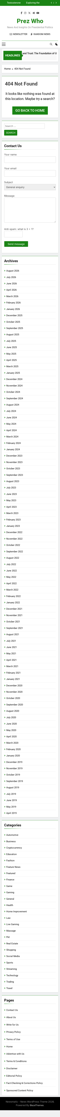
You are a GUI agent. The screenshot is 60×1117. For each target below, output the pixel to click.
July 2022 (11, 564)
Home (9, 1046)
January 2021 (13, 679)
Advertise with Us (15, 1053)
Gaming (10, 892)
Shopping (11, 949)
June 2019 (11, 800)
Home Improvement (16, 911)
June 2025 (11, 347)
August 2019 (12, 787)
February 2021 (13, 672)
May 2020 (11, 730)
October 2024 (13, 392)
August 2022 (12, 557)
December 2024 (14, 379)
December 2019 (14, 762)
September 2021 (14, 628)
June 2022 (11, 570)
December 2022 (14, 532)
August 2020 (12, 711)
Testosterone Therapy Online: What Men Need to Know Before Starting (12, 3)
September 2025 (14, 328)
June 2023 (11, 494)
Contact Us (12, 1010)
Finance (10, 879)
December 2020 (14, 685)
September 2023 (14, 475)
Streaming (11, 969)
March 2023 (12, 513)
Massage (11, 930)
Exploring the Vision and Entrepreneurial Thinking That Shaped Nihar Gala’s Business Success (31, 3)
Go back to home (30, 110)
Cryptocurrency (14, 847)
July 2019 (11, 794)
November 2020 (14, 692)
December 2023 (14, 455)
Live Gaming (12, 924)
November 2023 (14, 462)
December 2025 (14, 315)
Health (9, 905)
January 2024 (13, 449)
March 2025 (12, 366)
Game (9, 886)
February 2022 (13, 596)
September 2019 (14, 781)
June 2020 (11, 723)
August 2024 (12, 404)
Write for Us (12, 1024)
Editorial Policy (14, 1075)
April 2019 (11, 813)
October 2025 (13, 322)
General (10, 899)
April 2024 (11, 430)
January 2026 (13, 309)
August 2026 (12, 270)
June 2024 (11, 417)
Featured (10, 873)
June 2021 (11, 647)
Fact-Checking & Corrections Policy (24, 1083)
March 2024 (12, 436)
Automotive (12, 835)
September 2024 (14, 398)
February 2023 (13, 519)
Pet (8, 937)
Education (11, 854)
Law (8, 918)
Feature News (13, 867)
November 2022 (14, 538)
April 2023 (11, 507)
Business (11, 841)
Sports (9, 962)
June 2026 (11, 283)
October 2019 (13, 774)
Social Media (13, 956)
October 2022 (13, 545)
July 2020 (11, 717)
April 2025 (11, 360)
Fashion (10, 860)
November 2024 (14, 385)
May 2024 (11, 423)
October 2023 (13, 468)
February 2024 (13, 443)
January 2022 (13, 602)
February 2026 (13, 302)
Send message (16, 244)
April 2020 (11, 736)
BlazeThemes (37, 1105)
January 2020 (13, 755)
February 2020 (13, 749)
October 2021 (13, 621)
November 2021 (14, 615)
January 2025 (13, 373)
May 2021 (11, 653)
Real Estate (12, 943)
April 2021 (11, 660)
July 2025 (11, 341)
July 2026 (11, 277)
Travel (9, 988)
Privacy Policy (13, 1032)
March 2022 (12, 589)
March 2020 (12, 742)
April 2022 (11, 583)
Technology (12, 975)
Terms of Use (13, 1039)
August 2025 (12, 334)
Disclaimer (11, 1068)
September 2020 (14, 704)
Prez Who (30, 21)
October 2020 (13, 698)
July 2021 (11, 641)
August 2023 (12, 481)
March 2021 (12, 666)
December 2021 (14, 608)
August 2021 (12, 634)
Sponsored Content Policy (19, 1090)
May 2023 (11, 500)
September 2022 (14, 551)
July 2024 (11, 411)
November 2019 (14, 768)
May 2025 (11, 353)
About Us (11, 1017)
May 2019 (11, 806)
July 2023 (11, 487)
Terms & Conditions (16, 1061)
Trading (10, 981)
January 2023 (13, 526)
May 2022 (11, 577)
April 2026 (11, 289)
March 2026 (12, 296)
